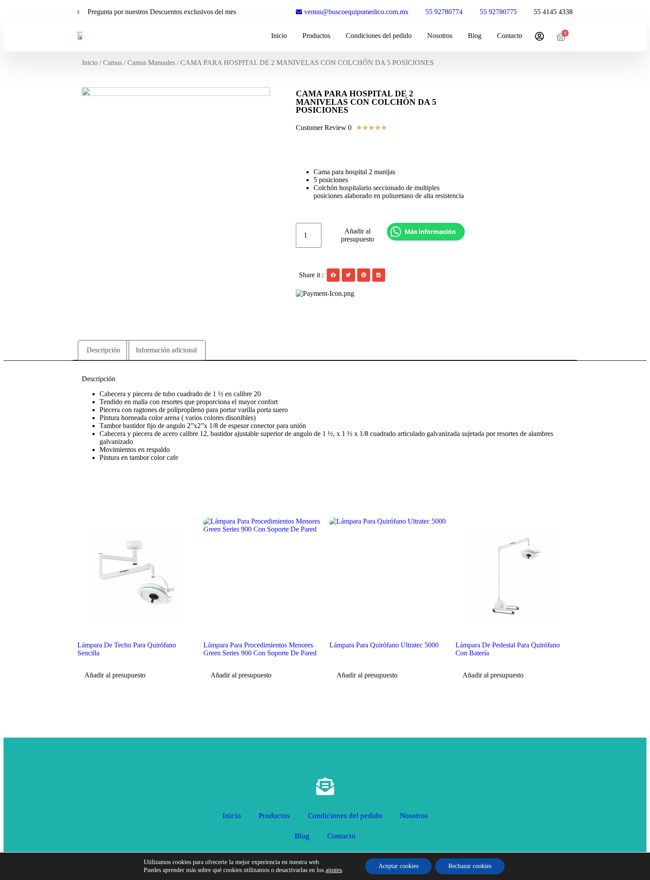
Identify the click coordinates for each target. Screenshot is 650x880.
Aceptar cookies (398, 866)
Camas (112, 62)
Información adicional (166, 350)
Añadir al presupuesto (357, 235)
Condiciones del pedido (379, 35)
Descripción (103, 350)
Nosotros (439, 35)
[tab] (103, 350)
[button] (333, 274)
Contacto (509, 35)
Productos (316, 35)
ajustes (333, 870)
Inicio (279, 35)
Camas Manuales (151, 62)
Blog (475, 35)
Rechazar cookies (469, 866)
